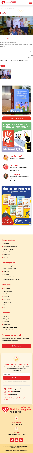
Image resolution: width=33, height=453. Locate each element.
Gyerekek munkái (9, 8)
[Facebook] (12, 440)
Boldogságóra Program (8, 3)
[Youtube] (16, 440)
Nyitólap (2, 8)
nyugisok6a (9, 38)
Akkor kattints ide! (14, 161)
